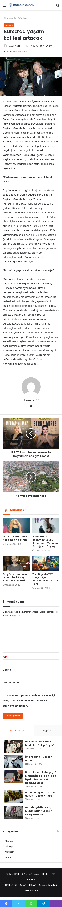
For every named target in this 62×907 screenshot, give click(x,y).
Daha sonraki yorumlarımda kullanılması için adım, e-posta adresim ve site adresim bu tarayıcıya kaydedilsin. (29, 700)
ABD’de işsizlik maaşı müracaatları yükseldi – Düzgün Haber (40, 811)
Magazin (9, 851)
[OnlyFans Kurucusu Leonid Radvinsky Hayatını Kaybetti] (16, 563)
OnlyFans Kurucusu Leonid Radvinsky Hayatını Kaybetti (15, 577)
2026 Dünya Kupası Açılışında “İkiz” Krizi (15, 538)
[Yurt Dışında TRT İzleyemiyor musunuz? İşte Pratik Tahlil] (45, 563)
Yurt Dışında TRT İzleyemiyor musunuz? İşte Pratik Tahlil (45, 579)
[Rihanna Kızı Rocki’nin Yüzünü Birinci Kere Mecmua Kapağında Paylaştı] (45, 525)
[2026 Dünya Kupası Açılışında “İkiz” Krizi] (16, 525)
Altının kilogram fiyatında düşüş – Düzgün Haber (41, 793)
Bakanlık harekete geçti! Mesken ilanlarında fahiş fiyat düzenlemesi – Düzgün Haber (40, 777)
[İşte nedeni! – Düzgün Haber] (13, 761)
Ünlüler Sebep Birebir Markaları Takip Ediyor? (40, 743)
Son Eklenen (17, 730)
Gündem (22, 18)
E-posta (8, 669)
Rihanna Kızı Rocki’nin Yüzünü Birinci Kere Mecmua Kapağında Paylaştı (45, 541)
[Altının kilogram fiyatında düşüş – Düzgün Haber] (13, 796)
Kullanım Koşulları (48, 885)
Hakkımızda (11, 885)
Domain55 (31, 879)
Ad (5, 656)
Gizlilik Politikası (31, 890)
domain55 (13, 46)
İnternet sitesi (11, 682)
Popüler (48, 730)
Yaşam (8, 857)
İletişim (32, 885)
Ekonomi (9, 841)
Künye (23, 885)
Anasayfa (11, 18)
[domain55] (22, 5)
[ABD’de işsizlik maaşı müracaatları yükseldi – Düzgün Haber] (13, 812)
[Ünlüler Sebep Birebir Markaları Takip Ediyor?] (13, 746)
